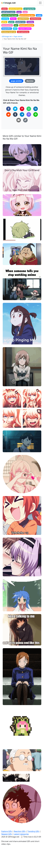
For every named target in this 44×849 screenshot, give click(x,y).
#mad (7, 417)
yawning (5, 19)
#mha (7, 817)
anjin (19, 12)
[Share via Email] (18, 120)
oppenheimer (23, 19)
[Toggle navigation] (40, 3)
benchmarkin (7, 25)
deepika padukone (26, 25)
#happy (7, 421)
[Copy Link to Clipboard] (25, 120)
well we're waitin (8, 12)
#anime (30, 81)
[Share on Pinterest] (22, 109)
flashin (13, 19)
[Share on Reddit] (8, 114)
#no (6, 294)
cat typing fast (29, 9)
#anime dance (10, 744)
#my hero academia (12, 813)
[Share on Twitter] (15, 109)
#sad (6, 159)
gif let (4, 22)
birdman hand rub (8, 32)
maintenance (35, 19)
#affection (8, 490)
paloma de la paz (15, 9)
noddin (39, 15)
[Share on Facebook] (8, 109)
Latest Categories (21, 834)
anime (4, 9)
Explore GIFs (6, 831)
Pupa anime (18, 36)
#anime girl (9, 532)
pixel (25, 12)
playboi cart (20, 22)
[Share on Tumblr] (15, 114)
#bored (7, 699)
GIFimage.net (7, 36)
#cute (7, 185)
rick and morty (23, 32)
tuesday (30, 22)
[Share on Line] (35, 114)
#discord (8, 334)
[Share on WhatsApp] (29, 109)
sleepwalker (6, 29)
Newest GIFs (6, 834)
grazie (11, 22)
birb (15, 29)
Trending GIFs (33, 831)
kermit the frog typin (9, 15)
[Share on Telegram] (22, 114)
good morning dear (27, 15)
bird (15, 25)
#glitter (7, 483)
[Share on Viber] (29, 114)
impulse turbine (25, 29)
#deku (7, 820)
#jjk (6, 695)
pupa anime (16, 81)
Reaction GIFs (19, 831)
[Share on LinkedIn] (35, 109)
